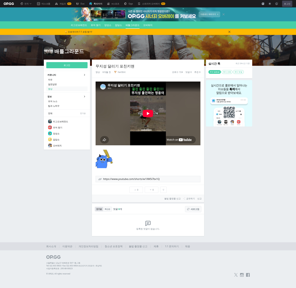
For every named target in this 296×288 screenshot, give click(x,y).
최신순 (107, 209)
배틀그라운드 (133, 25)
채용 (187, 246)
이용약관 (67, 246)
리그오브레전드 (79, 25)
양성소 (107, 25)
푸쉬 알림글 (215, 72)
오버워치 (147, 25)
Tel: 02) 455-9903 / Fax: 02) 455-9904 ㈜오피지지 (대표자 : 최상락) (74, 265)
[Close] (223, 14)
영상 (98, 72)
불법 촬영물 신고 (138, 246)
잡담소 (118, 25)
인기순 (99, 209)
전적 (26, 3)
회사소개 (51, 246)
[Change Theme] (270, 4)
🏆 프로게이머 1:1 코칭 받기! (78, 32)
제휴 (156, 246)
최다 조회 (227, 72)
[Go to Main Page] (9, 3)
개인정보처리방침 (88, 246)
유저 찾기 (96, 25)
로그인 (287, 3)
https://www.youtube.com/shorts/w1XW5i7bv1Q (131, 179)
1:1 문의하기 (172, 246)
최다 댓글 (238, 72)
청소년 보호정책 (114, 246)
